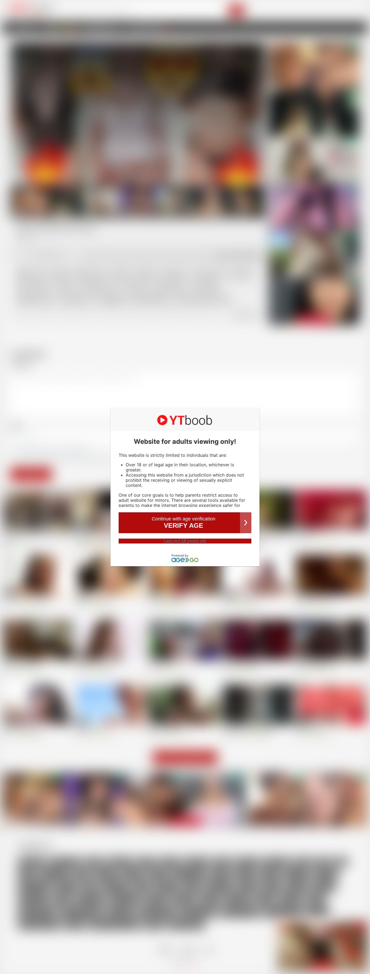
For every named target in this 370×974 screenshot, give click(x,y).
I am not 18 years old (185, 541)
